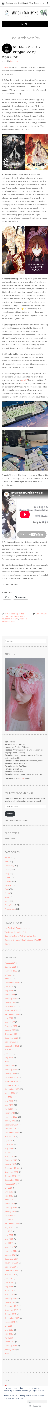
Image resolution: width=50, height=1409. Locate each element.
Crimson (5, 67)
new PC (24, 380)
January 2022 (10, 1030)
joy (25, 616)
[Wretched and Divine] (25, 19)
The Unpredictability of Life (16, 932)
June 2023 (9, 987)
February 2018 (11, 1208)
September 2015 (12, 1318)
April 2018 (9, 1200)
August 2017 (10, 1227)
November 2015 (11, 1310)
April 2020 (9, 1109)
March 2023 (10, 994)
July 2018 (8, 1188)
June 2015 (9, 1330)
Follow (10, 813)
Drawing (8, 881)
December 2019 (11, 1125)
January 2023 (10, 1002)
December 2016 (11, 1259)
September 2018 (12, 1180)
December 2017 (11, 1215)
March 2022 (10, 1022)
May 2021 (9, 1058)
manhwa (14, 619)
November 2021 (11, 1038)
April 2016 (9, 1290)
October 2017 (10, 1219)
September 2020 (12, 1089)
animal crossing (11, 614)
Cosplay (8, 869)
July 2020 (8, 1097)
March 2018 (10, 1203)
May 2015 (9, 1334)
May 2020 (9, 1105)
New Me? (8, 944)
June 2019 (9, 1144)
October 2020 (10, 1085)
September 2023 (12, 982)
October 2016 (10, 1267)
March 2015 (10, 1342)
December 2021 (11, 1034)
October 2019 (10, 1129)
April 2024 (9, 979)
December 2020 (11, 1077)
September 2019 (12, 1132)
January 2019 (10, 1164)
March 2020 (10, 1113)
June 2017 (9, 1235)
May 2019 (9, 1148)
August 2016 (10, 1274)
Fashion (8, 885)
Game (7, 893)
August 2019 (10, 1136)
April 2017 (9, 1243)
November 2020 (11, 1081)
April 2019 (9, 1152)
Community (15, 61)
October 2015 (10, 1314)
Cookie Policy (17, 1398)
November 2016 (11, 1263)
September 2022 (12, 1014)
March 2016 (10, 1294)
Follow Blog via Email (19, 793)
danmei (5, 616)
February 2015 (11, 1346)
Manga (8, 897)
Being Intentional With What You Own (21, 936)
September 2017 (12, 1223)
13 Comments (41, 614)
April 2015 (9, 1338)
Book (7, 862)
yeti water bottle (9, 621)
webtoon (23, 619)
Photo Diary (10, 905)
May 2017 (9, 1239)
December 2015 (11, 1306)
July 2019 (8, 1140)
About (21, 779)
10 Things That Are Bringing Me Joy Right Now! (21, 52)
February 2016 (11, 1298)
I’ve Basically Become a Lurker (17, 928)
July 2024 (8, 975)
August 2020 (10, 1093)
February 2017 (11, 1251)
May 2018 (9, 1196)
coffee (21, 614)
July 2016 (8, 1279)
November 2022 (11, 1010)
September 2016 (12, 1271)
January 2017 (10, 1255)
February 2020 (11, 1117)
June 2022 (9, 1018)
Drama (7, 877)
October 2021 (10, 1042)
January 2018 (10, 1211)
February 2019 (11, 1160)
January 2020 (10, 1121)
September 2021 (12, 1046)
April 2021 (9, 1061)
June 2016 (9, 1282)
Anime (7, 858)
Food (7, 889)
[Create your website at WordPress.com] (25, 3)
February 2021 (11, 1069)
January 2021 (10, 1073)
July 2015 (8, 1326)
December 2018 (11, 1168)
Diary (7, 873)
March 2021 (10, 1065)
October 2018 (10, 1176)
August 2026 (10, 963)
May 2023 (9, 990)
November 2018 (11, 1172)
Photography (10, 909)
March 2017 (10, 1247)
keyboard (6, 619)
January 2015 (10, 1350)
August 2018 (10, 1184)
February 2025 (11, 971)
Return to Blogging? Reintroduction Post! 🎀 (23, 940)
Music (7, 901)
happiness (18, 616)
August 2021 (10, 1050)
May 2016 (9, 1286)
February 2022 (11, 1026)
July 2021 (8, 1054)
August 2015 (10, 1322)
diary (11, 616)
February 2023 (11, 998)
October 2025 (10, 967)
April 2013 (9, 1353)
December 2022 (11, 1006)
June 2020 (9, 1101)
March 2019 (10, 1156)
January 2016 (10, 1302)
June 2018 (9, 1192)
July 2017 (8, 1231)
